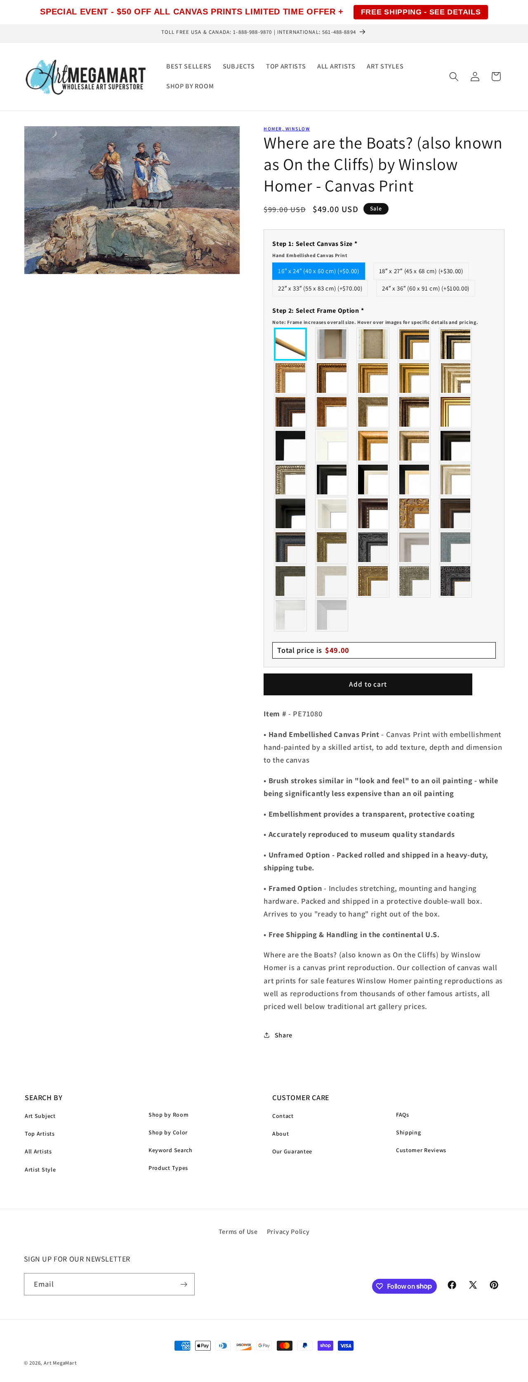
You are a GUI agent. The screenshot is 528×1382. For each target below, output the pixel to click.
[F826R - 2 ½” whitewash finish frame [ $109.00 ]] (332, 581)
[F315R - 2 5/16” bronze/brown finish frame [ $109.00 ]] (455, 513)
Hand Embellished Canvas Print (309, 255)
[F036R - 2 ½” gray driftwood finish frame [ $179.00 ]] (455, 547)
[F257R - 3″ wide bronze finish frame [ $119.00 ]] (373, 378)
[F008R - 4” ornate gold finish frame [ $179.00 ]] (373, 581)
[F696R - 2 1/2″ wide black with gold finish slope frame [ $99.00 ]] (414, 479)
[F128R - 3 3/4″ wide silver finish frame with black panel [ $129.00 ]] (455, 344)
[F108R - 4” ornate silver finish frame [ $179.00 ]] (414, 581)
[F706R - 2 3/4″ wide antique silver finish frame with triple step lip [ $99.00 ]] (455, 479)
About (280, 1133)
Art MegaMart (60, 1362)
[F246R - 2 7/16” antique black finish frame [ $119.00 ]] (373, 547)
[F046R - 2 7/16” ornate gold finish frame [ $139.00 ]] (332, 547)
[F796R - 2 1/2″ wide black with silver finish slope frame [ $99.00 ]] (373, 479)
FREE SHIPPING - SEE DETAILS (421, 12)
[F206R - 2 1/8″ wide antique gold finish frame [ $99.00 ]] (332, 412)
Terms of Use (238, 1231)
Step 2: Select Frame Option (375, 315)
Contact (283, 1116)
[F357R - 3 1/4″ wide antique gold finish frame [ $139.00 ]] (373, 446)
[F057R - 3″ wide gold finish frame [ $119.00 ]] (414, 378)
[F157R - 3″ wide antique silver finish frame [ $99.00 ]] (455, 378)
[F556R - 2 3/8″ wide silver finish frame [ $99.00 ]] (290, 479)
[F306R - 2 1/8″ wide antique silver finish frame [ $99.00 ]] (373, 412)
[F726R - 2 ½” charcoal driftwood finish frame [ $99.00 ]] (290, 581)
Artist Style (40, 1169)
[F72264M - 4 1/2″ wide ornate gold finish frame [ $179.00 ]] (414, 513)
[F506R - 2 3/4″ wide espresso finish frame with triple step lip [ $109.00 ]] (455, 446)
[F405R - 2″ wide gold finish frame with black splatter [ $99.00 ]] (455, 412)
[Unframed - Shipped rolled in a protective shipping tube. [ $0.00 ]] (290, 344)
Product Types (168, 1168)
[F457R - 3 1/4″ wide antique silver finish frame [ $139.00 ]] (414, 446)
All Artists (38, 1151)
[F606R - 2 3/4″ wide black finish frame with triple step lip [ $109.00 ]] (332, 479)
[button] (453, 76)
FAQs (402, 1114)
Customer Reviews (421, 1150)
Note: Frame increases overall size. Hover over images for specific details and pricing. (375, 322)
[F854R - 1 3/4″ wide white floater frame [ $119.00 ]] (332, 513)
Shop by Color (168, 1132)
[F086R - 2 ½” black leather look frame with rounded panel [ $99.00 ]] (290, 547)
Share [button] (283, 1034)
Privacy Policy (288, 1231)
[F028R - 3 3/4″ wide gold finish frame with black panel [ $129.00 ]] (414, 344)
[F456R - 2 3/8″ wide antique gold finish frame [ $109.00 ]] (290, 378)
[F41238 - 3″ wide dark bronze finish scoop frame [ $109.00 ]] (373, 513)
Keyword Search (170, 1150)
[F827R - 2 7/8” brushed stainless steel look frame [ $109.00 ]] (332, 615)
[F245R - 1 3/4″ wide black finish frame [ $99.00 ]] (290, 446)
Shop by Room (168, 1114)
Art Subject (40, 1116)
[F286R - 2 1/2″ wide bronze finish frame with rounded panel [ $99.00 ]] (414, 412)
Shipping (408, 1132)
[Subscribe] (183, 1284)
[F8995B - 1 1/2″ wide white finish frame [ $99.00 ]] (332, 446)
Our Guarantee (292, 1151)
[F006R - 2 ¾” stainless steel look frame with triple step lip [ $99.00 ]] (414, 547)
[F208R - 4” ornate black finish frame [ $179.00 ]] (455, 581)
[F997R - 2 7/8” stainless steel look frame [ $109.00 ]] (290, 615)
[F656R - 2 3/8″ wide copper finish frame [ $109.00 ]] (332, 378)
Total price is (313, 650)
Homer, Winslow (287, 128)
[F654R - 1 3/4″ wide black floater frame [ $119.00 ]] (290, 513)
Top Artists (40, 1133)
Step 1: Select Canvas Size (314, 248)
